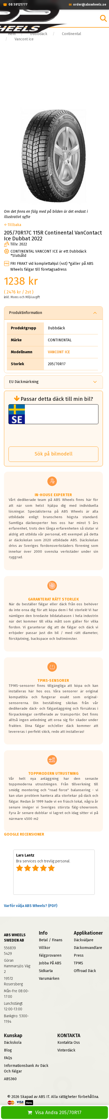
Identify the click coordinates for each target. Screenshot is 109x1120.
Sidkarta (46, 971)
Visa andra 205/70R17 (58, 1112)
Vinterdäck (66, 1050)
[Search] (103, 18)
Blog (8, 1050)
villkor (44, 948)
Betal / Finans (50, 940)
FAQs (8, 1058)
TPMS (78, 963)
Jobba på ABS (50, 963)
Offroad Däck (85, 971)
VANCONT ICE (59, 352)
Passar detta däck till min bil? (57, 399)
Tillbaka (14, 225)
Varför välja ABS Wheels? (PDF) (30, 906)
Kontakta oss (68, 1042)
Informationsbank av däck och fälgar (26, 1068)
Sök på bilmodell (53, 454)
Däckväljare (83, 940)
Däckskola (12, 1042)
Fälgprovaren (50, 955)
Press (79, 955)
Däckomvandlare (88, 948)
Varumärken (49, 978)
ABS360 (10, 1079)
